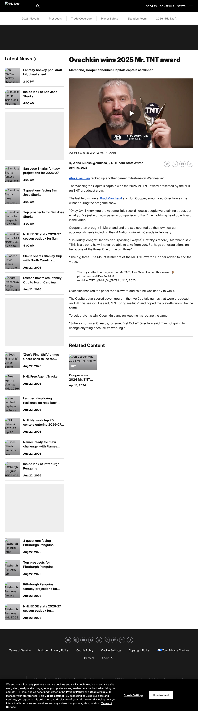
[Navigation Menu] (191, 6)
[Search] (38, 6)
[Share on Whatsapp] (167, 164)
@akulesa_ (100, 163)
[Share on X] (175, 164)
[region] (99, 695)
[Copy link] (190, 164)
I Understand (161, 695)
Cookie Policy (98, 691)
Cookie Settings (54, 695)
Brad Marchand (111, 198)
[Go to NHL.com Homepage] (18, 6)
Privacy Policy (75, 691)
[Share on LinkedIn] (182, 164)
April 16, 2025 (127, 280)
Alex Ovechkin (79, 178)
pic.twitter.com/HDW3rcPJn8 (95, 276)
